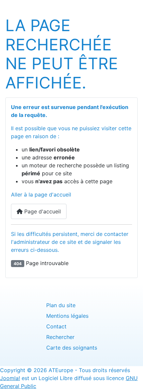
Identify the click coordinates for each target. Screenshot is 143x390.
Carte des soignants (71, 347)
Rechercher (60, 337)
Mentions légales (67, 315)
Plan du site (60, 305)
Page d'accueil (42, 211)
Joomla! (10, 378)
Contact (56, 326)
